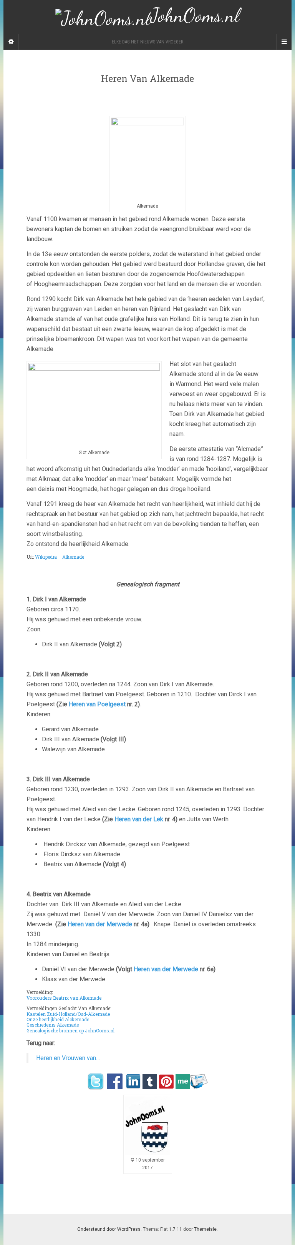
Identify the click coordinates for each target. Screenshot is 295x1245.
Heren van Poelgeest (97, 704)
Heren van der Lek (138, 819)
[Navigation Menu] (284, 42)
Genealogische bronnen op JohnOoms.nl (70, 1030)
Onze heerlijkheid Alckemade (58, 1019)
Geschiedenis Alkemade (53, 1025)
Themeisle (205, 1229)
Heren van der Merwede (100, 924)
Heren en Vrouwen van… (68, 1058)
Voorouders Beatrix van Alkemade (64, 998)
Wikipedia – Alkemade (59, 557)
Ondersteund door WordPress (109, 1229)
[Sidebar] (11, 42)
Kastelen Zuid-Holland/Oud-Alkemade (68, 1014)
